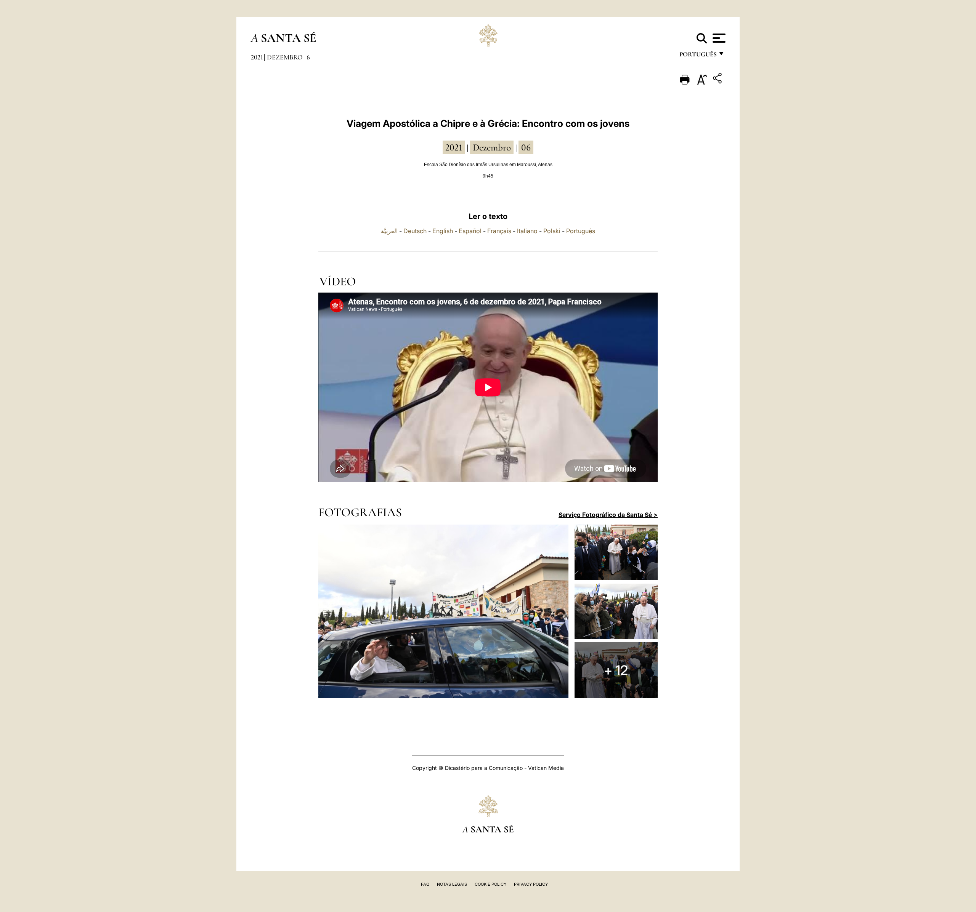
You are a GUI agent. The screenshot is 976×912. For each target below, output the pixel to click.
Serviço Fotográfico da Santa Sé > (608, 514)
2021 (257, 57)
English (442, 231)
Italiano (527, 231)
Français (499, 231)
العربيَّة (389, 231)
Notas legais (452, 884)
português (698, 56)
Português (580, 231)
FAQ (425, 884)
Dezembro (285, 57)
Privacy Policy (531, 884)
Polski (551, 231)
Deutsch (415, 231)
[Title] (718, 79)
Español (470, 231)
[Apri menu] (718, 38)
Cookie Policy (490, 884)
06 (526, 147)
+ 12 (616, 670)
